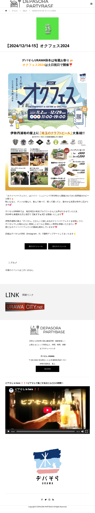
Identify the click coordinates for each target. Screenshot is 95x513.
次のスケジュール (59, 246)
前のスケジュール (36, 246)
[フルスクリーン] (86, 431)
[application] (47, 410)
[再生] (8, 431)
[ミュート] (82, 431)
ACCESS (47, 369)
